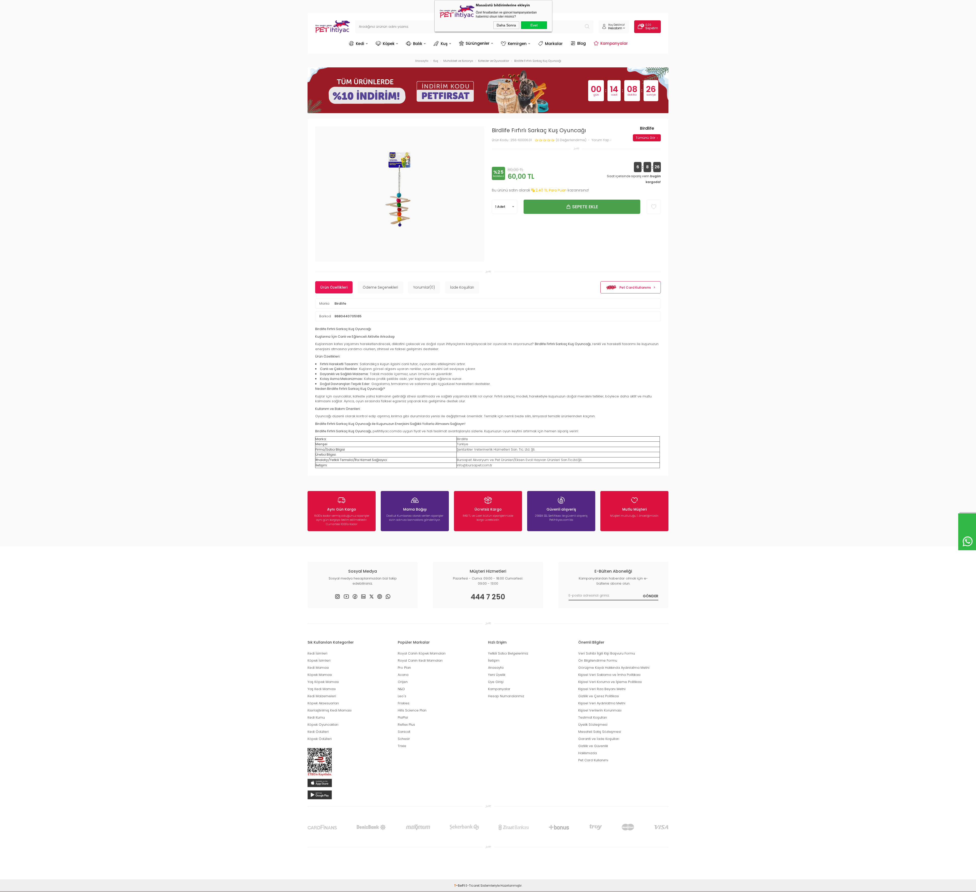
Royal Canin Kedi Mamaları (420, 660)
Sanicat (404, 731)
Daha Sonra (506, 25)
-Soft (460, 885)
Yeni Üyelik (496, 674)
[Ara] (587, 26)
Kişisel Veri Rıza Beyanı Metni (602, 689)
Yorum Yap (600, 140)
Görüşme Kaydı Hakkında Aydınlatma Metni (613, 667)
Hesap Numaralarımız (506, 696)
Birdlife (340, 303)
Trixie (402, 746)
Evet (534, 25)
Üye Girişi (496, 681)
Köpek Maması (320, 674)
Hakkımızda (587, 753)
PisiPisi (403, 717)
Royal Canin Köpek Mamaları (422, 653)
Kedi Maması (318, 667)
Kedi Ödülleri (318, 731)
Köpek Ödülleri (320, 738)
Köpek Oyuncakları (323, 724)
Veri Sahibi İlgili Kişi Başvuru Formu (606, 653)
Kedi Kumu (316, 717)
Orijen (403, 681)
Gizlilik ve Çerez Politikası (598, 696)
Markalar (554, 43)
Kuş (444, 43)
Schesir (404, 738)
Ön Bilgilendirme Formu (597, 660)
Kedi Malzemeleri (322, 696)
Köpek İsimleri (319, 660)
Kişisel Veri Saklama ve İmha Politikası (609, 674)
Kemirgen (517, 43)
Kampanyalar (614, 43)
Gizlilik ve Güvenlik (593, 746)
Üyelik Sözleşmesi (592, 724)
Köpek (388, 43)
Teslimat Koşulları (592, 717)
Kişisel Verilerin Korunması (599, 710)
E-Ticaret (473, 885)
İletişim (493, 660)
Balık (417, 43)
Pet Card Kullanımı (635, 287)
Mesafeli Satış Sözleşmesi (599, 731)
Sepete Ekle (585, 206)
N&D (401, 689)
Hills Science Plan (412, 710)
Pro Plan (404, 667)
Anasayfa (496, 667)
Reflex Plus (406, 724)
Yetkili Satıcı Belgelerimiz (508, 653)
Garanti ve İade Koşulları (598, 738)
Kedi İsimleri (317, 653)
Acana (403, 674)
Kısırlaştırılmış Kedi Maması (330, 710)
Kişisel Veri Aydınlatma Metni (601, 703)
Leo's (402, 696)
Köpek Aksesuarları (323, 703)
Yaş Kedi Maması (322, 689)
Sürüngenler (478, 43)
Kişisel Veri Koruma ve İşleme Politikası (610, 681)
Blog (581, 43)
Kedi (360, 43)
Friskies (403, 703)
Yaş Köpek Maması (323, 681)
